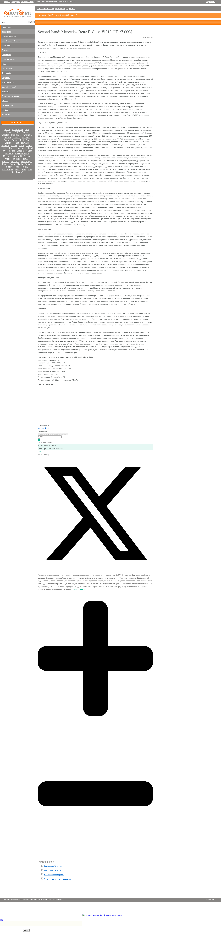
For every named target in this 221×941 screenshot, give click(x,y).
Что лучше (6, 27)
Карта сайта (210, 2)
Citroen (17, 137)
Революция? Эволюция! (54, 866)
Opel (7, 159)
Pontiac (25, 159)
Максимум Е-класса (52, 870)
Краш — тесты (8, 82)
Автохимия (6, 45)
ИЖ (12, 172)
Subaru (28, 164)
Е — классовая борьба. (54, 875)
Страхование (7, 68)
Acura (7, 129)
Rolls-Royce (26, 161)
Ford (28, 140)
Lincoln (20, 151)
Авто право (6, 55)
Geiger (8, 143)
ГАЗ (30, 169)
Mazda (29, 151)
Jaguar (29, 145)
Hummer (25, 143)
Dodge (7, 140)
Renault (15, 161)
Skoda (20, 164)
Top (1, 920)
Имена (5, 101)
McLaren (9, 153)
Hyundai (5, 145)
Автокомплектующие (10, 96)
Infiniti (14, 145)
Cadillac (5, 135)
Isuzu (21, 145)
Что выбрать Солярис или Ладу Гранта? (56, 9)
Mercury (6, 156)
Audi (27, 129)
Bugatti (25, 132)
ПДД (3, 64)
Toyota (25, 167)
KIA (11, 148)
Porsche (5, 161)
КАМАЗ (19, 172)
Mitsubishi (17, 156)
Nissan (27, 156)
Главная (7, 2)
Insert (26, 930)
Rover (5, 164)
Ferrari (15, 140)
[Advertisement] (95, 406)
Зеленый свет (7, 105)
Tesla (17, 167)
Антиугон (5, 50)
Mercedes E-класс (27, 2)
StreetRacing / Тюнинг (11, 41)
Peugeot (15, 159)
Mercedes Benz (22, 153)
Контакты (6, 115)
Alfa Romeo (17, 129)
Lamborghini (20, 148)
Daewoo (26, 137)
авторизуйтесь (44, 428)
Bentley (8, 132)
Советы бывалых (9, 36)
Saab (12, 164)
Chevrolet (27, 135)
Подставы (6, 78)
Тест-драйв (16, 2)
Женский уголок (8, 59)
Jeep (5, 148)
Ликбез (5, 110)
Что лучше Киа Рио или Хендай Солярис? (57, 15)
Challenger (16, 135)
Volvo (17, 169)
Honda (16, 143)
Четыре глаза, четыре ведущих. (57, 879)
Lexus (12, 151)
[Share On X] (95, 570)
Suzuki (9, 167)
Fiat (22, 140)
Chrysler (7, 137)
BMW (17, 132)
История (5, 91)
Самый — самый (9, 87)
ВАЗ (24, 169)
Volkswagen (7, 169)
